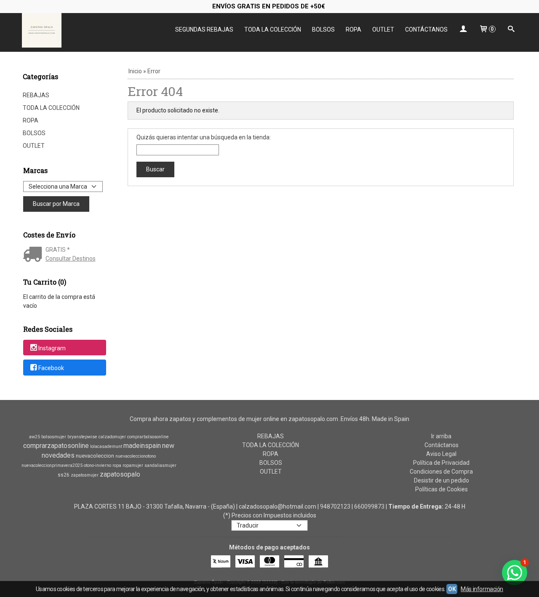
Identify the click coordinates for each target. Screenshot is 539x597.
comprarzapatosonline (56, 446)
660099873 (369, 506)
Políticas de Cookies (441, 489)
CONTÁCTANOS (426, 29)
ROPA (353, 29)
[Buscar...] (511, 29)
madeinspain (142, 446)
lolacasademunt (106, 446)
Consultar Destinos (70, 258)
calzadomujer (112, 437)
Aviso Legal (441, 453)
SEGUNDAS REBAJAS (204, 29)
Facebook (51, 368)
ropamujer (133, 465)
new (168, 446)
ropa (116, 465)
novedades (58, 455)
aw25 (34, 437)
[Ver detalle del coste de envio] (34, 255)
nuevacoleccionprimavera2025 (52, 465)
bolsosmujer (53, 437)
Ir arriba (441, 436)
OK (452, 589)
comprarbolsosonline (148, 437)
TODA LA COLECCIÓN (272, 29)
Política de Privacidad (441, 462)
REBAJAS (36, 95)
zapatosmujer (85, 475)
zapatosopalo (120, 474)
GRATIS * (57, 249)
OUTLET (383, 29)
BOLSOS (323, 29)
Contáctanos (441, 445)
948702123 (335, 506)
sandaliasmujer (160, 465)
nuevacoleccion (95, 456)
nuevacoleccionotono (135, 456)
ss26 (63, 475)
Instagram (52, 348)
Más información (482, 589)
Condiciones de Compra (441, 471)
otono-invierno (97, 465)
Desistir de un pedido (441, 480)
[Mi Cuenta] (463, 29)
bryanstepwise (82, 437)
